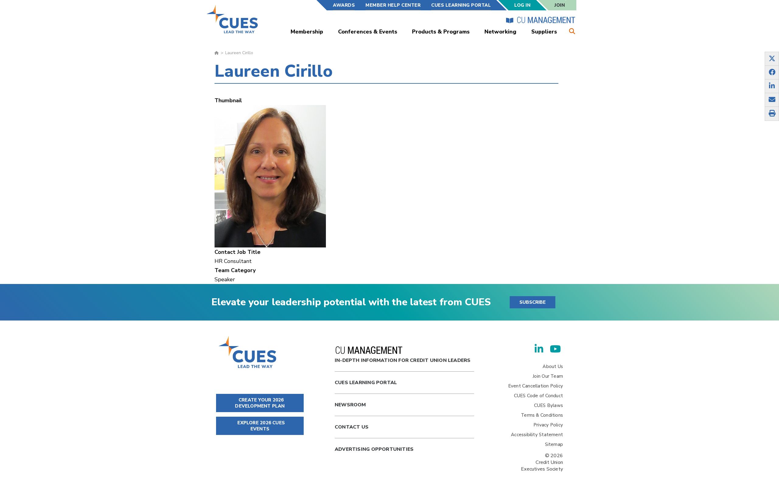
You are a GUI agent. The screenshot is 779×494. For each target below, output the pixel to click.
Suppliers (544, 31)
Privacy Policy (548, 425)
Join (559, 5)
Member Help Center (393, 5)
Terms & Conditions (542, 415)
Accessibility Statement (537, 435)
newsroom (350, 404)
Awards (344, 5)
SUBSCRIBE (532, 302)
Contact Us (352, 427)
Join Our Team (548, 376)
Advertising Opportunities (374, 449)
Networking (500, 31)
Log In (522, 5)
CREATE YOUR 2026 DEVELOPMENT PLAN (260, 403)
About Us (553, 366)
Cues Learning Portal (366, 382)
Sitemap (554, 444)
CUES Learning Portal (461, 5)
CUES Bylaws (548, 405)
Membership (307, 31)
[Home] (232, 19)
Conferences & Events (367, 31)
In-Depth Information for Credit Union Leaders (402, 360)
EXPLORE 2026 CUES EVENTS (260, 426)
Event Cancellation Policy (535, 386)
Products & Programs (441, 31)
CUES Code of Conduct (538, 396)
